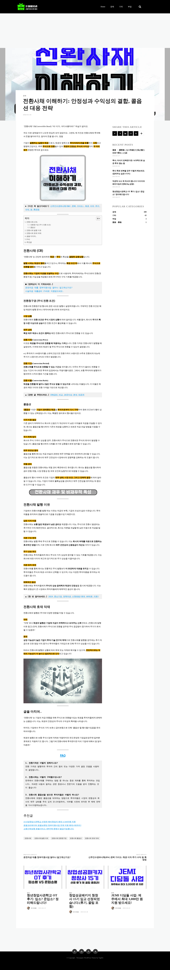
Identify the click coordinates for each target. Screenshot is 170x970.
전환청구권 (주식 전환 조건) (40, 225)
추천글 (29, 242)
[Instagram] (81, 951)
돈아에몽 (34, 908)
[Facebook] (114, 133)
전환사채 (28, 838)
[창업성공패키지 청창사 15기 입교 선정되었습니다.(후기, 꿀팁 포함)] (85, 877)
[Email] (130, 133)
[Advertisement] (85, 31)
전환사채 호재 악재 (33, 233)
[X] (120, 133)
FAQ (28, 239)
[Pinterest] (88, 951)
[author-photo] (29, 908)
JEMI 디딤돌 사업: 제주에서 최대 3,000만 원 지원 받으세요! (127, 899)
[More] (141, 133)
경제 (24, 95)
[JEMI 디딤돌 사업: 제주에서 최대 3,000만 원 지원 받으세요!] (127, 877)
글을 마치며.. (31, 236)
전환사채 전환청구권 (59, 838)
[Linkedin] (125, 133)
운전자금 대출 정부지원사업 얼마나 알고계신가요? (48, 287)
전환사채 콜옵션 (76, 838)
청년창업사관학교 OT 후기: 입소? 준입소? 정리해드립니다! (43, 899)
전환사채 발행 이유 (33, 230)
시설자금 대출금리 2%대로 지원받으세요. (44, 291)
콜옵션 (32, 227)
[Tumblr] (136, 133)
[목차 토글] (97, 218)
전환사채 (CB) (31, 222)
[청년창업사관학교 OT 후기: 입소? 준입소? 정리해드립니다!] (42, 877)
